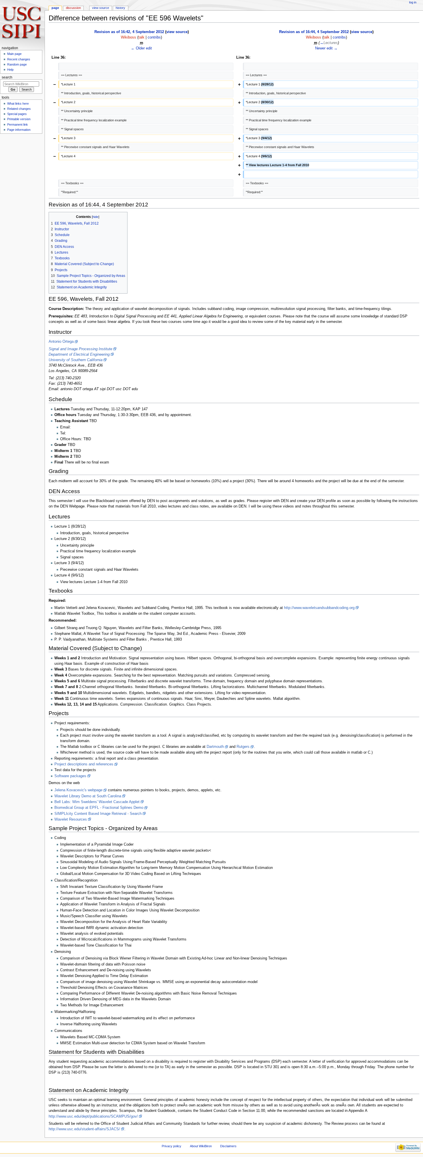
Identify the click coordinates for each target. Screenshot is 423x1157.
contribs (154, 37)
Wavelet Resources (70, 819)
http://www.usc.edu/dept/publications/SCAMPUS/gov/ (93, 1116)
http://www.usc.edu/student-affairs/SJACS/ (84, 1129)
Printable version (19, 119)
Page (55, 7)
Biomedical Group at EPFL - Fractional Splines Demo (98, 808)
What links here (18, 103)
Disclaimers (228, 1146)
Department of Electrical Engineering (79, 355)
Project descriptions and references (83, 764)
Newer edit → (326, 48)
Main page (14, 53)
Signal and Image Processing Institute (80, 349)
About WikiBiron (201, 1146)
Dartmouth (215, 747)
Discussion (73, 7)
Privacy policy (171, 1146)
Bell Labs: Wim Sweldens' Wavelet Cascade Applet (97, 802)
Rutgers (243, 747)
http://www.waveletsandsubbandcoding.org (319, 608)
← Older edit (141, 48)
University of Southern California (75, 360)
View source (100, 7)
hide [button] (95, 217)
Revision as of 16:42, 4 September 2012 (129, 32)
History (120, 7)
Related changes (19, 108)
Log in (412, 2)
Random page (17, 64)
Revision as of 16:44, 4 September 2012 (314, 32)
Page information (19, 129)
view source (177, 32)
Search (7, 77)
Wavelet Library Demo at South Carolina (87, 796)
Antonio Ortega (61, 342)
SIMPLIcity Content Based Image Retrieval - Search (98, 814)
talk (141, 37)
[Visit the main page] (22, 22)
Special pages (17, 114)
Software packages (70, 776)
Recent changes (18, 59)
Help (10, 69)
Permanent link (17, 124)
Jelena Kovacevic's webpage (78, 790)
